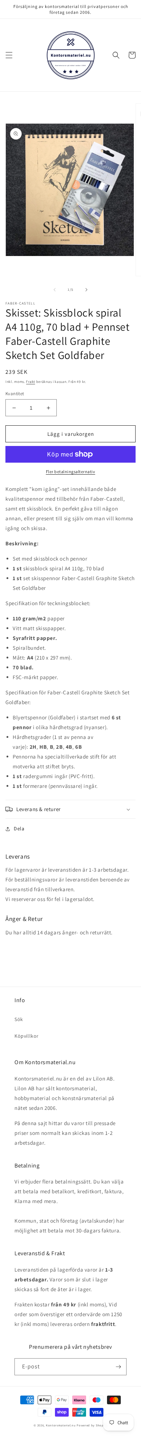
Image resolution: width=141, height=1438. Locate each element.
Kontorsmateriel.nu (61, 1425)
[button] (9, 55)
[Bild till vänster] (55, 290)
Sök (18, 1019)
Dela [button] (19, 828)
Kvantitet (14, 394)
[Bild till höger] (86, 290)
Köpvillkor (26, 1036)
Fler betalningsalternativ (70, 471)
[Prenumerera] (118, 1366)
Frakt (30, 381)
